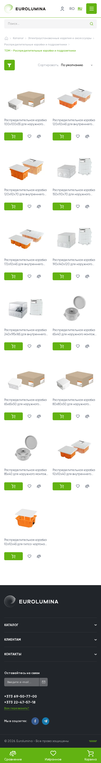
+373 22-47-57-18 (19, 702)
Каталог (18, 38)
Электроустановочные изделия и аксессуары (60, 38)
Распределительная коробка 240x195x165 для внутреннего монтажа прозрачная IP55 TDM (26, 334)
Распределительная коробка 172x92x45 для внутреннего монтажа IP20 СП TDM (25, 264)
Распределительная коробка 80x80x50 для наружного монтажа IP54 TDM (74, 404)
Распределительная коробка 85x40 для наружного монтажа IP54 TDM (26, 474)
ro (72, 9)
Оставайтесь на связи (22, 673)
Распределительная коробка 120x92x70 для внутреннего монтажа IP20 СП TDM (25, 194)
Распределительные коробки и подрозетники (35, 44)
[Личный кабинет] (62, 9)
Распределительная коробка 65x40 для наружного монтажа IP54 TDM (74, 334)
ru (80, 9)
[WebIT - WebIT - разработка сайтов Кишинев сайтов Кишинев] (93, 741)
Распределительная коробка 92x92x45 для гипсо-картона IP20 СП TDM (25, 544)
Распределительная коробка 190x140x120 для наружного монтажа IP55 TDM (74, 264)
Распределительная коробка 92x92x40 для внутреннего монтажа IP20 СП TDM (74, 474)
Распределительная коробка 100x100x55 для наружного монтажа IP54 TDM (25, 124)
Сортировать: (48, 65)
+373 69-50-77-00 (20, 696)
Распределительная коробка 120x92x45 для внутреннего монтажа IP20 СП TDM (74, 124)
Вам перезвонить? (16, 708)
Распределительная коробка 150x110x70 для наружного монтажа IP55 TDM (74, 194)
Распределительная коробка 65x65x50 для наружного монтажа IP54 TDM (25, 404)
